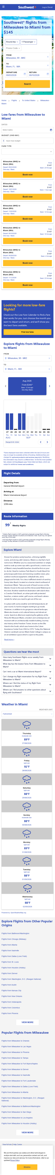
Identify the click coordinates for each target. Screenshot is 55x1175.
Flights (14, 100)
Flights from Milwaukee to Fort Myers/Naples (20, 1064)
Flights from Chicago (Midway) (14, 939)
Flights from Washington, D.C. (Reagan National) (21, 979)
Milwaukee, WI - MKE (16, 58)
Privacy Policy (15, 1160)
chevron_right (49, 386)
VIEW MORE (28, 1022)
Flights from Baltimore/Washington (15, 933)
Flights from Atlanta (9, 945)
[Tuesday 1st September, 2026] (28, 423)
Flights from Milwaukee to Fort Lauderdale (19, 1081)
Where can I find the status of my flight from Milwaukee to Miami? (22, 684)
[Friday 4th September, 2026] (40, 421)
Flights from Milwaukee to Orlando (15, 1041)
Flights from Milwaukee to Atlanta (15, 1092)
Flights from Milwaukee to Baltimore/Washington (21, 1106)
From (9, 55)
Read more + (9, 639)
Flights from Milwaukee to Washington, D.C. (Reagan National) (23, 1099)
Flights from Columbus (11, 1008)
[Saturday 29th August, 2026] (15, 429)
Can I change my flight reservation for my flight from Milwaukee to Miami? (25, 678)
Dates (4, 125)
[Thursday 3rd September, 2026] (36, 421)
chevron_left (6, 386)
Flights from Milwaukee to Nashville (16, 1075)
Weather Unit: (46, 710)
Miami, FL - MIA (13, 67)
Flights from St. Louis (10, 962)
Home (4, 100)
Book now (27, 175)
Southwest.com (21, 462)
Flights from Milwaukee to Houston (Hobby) (19, 1123)
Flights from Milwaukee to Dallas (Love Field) (20, 1086)
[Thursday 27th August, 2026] (7, 421)
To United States (28, 100)
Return (33, 72)
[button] (3, 6)
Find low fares (27, 332)
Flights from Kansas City (11, 991)
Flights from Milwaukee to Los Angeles (17, 1118)
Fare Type (6, 146)
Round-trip (11, 42)
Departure (11, 72)
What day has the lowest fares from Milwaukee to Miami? (24, 665)
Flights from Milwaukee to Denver (15, 1069)
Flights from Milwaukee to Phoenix (15, 1052)
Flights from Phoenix (10, 1013)
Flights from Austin (9, 985)
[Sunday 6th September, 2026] (48, 429)
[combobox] (28, 358)
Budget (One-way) (10, 135)
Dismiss (27, 1167)
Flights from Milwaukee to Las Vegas (16, 1047)
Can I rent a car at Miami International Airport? (22, 671)
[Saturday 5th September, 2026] (44, 429)
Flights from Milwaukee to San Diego (16, 1112)
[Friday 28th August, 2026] (11, 421)
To (7, 64)
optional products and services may (25, 457)
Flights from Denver (10, 973)
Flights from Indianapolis (11, 1002)
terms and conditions (26, 464)
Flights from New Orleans (12, 996)
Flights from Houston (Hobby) (13, 968)
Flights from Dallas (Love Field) (14, 956)
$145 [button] (8, 32)
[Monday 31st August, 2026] (23, 421)
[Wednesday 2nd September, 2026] (32, 423)
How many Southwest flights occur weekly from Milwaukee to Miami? (23, 658)
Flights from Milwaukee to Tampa (15, 1058)
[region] (27, 1160)
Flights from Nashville (10, 951)
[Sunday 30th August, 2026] (19, 421)
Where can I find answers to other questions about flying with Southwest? (24, 691)
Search (27, 84)
